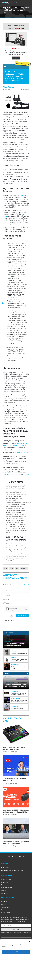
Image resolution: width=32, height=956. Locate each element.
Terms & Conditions (24, 932)
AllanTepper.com (23, 452)
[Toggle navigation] (29, 3)
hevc (11, 568)
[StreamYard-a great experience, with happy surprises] (16, 828)
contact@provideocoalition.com (13, 871)
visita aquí (14, 459)
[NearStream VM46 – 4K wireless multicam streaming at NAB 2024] (16, 797)
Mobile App (4, 882)
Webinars (4, 890)
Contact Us (4, 893)
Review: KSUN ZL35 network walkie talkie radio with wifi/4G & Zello (19, 661)
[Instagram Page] (16, 856)
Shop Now (16, 58)
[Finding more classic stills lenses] (7, 666)
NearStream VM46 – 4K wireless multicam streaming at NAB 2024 (16, 812)
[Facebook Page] (9, 856)
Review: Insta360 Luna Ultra (19, 653)
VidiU (6, 216)
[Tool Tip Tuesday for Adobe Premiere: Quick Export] (7, 700)
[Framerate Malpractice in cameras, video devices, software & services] (7, 692)
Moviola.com (5, 910)
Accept (16, 952)
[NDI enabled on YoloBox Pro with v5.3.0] (16, 765)
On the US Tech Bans (17, 708)
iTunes (18, 474)
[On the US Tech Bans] (7, 707)
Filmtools (4, 902)
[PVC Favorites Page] (27, 633)
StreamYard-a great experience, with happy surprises (16, 843)
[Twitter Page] (12, 856)
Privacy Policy (4, 934)
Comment (25, 89)
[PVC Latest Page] (27, 673)
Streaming (23, 568)
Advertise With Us (7, 879)
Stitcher (26, 474)
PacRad (3, 904)
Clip (23, 214)
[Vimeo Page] (23, 856)
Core (4, 170)
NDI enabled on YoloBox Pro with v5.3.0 (14, 780)
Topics (3, 885)
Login (27, 584)
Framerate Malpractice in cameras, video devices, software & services (18, 695)
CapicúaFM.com (8, 474)
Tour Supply (5, 907)
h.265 (5, 568)
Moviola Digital (6, 912)
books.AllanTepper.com (11, 450)
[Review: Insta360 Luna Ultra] (7, 652)
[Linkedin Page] (20, 856)
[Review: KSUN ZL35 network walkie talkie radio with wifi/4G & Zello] (7, 659)
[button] (29, 941)
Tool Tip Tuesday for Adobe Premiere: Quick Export (19, 701)
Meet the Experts (6, 888)
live (16, 568)
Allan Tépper (9, 87)
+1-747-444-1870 (8, 867)
